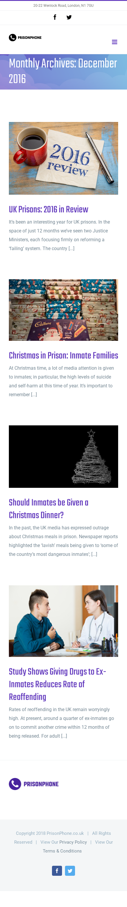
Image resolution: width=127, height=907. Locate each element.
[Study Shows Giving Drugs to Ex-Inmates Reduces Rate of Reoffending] (63, 621)
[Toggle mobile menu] (115, 42)
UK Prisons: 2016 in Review (54, 158)
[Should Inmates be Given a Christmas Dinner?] (63, 456)
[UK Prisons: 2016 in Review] (63, 158)
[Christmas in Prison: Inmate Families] (63, 310)
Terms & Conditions (62, 851)
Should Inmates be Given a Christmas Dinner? (54, 457)
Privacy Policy (73, 842)
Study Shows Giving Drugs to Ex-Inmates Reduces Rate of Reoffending (54, 621)
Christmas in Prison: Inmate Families (54, 310)
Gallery (73, 158)
